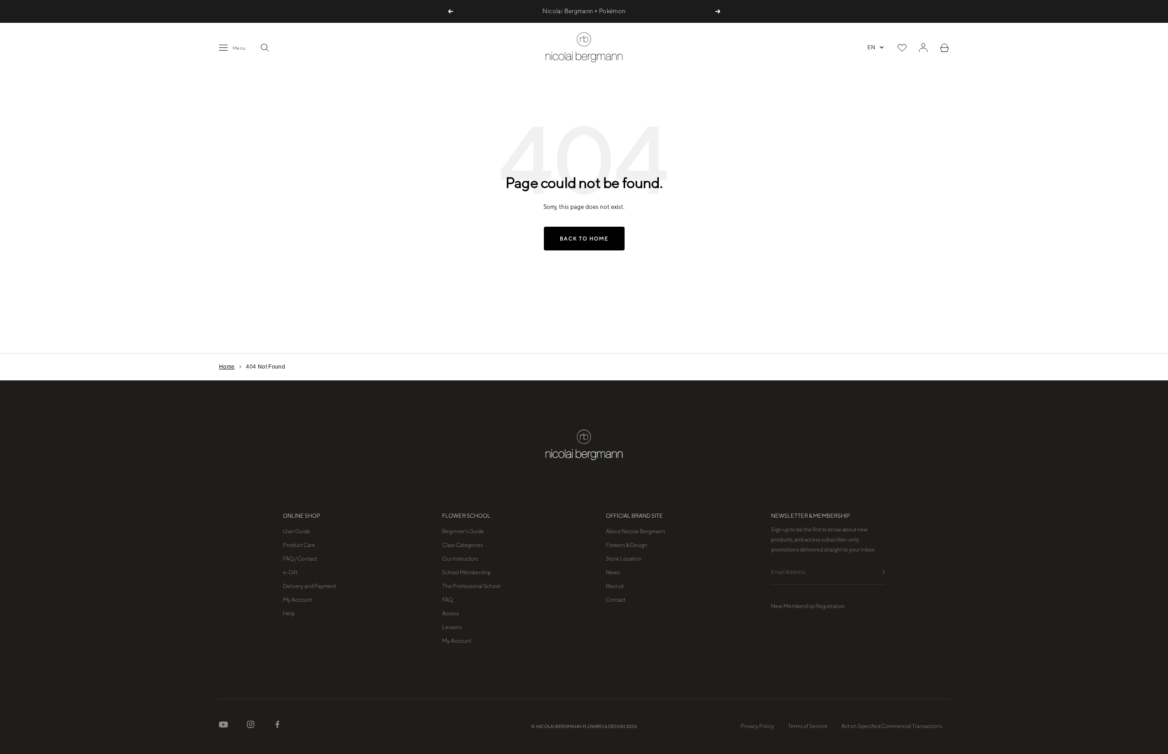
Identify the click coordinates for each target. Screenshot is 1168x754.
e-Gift (290, 572)
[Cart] (944, 47)
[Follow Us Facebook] (277, 726)
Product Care (299, 545)
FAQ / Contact (300, 559)
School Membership (466, 572)
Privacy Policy (757, 726)
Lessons (452, 627)
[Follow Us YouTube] (223, 726)
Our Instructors (460, 559)
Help (289, 613)
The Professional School (471, 586)
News (613, 572)
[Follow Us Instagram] (251, 726)
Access (450, 613)
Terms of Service (808, 726)
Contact (616, 600)
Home (227, 367)
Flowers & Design (626, 545)
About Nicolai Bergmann (635, 531)
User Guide (296, 531)
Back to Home (584, 238)
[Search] (265, 47)
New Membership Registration (808, 606)
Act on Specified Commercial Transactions (891, 726)
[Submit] (883, 572)
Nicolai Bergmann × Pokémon (583, 11)
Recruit (615, 586)
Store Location (623, 559)
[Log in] (923, 47)
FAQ (447, 600)
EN (871, 47)
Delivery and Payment (309, 586)
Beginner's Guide (463, 531)
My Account (297, 600)
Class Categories (462, 545)
